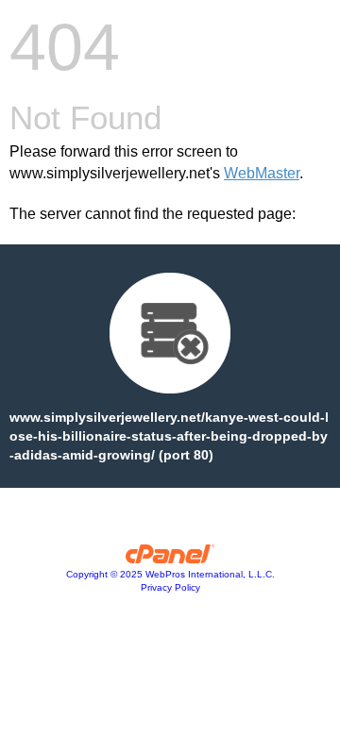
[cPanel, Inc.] (170, 558)
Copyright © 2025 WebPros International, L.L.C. (170, 574)
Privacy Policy (170, 587)
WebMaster (261, 173)
